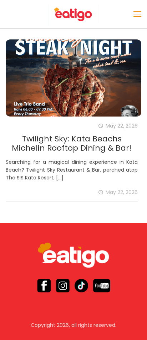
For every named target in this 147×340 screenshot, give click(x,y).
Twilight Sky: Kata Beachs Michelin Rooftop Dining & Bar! (72, 143)
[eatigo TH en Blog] (73, 14)
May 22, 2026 (122, 192)
